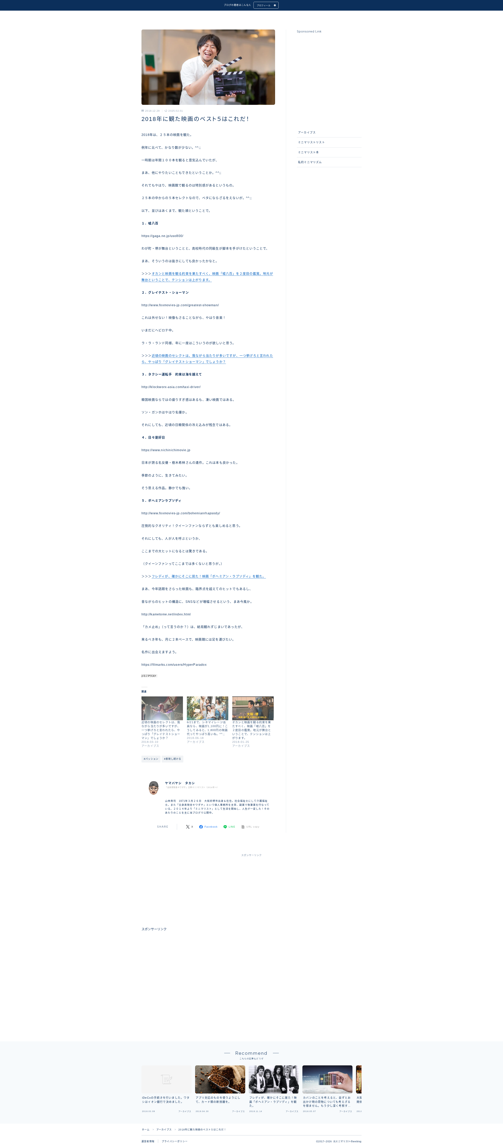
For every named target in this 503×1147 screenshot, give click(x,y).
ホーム (146, 1129)
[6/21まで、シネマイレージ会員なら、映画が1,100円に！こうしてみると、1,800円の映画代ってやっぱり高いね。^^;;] (207, 708)
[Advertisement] (329, 79)
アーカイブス (197, 111)
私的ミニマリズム (310, 162)
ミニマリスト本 (308, 152)
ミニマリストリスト (311, 142)
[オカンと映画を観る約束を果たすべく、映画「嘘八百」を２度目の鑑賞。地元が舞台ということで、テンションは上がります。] (253, 708)
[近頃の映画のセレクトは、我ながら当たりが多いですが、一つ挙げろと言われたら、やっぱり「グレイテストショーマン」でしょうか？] (162, 708)
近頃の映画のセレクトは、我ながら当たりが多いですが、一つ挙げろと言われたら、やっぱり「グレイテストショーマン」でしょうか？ (160, 730)
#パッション (151, 759)
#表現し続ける (172, 759)
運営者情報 (147, 1141)
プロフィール (264, 5)
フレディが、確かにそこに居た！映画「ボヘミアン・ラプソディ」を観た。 (209, 576)
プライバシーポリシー (175, 1141)
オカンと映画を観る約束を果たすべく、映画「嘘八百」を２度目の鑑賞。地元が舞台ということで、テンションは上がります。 (251, 730)
